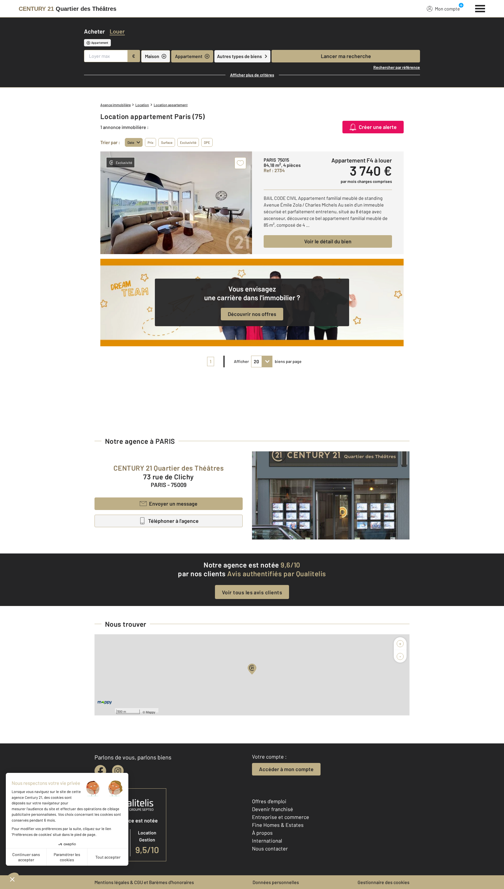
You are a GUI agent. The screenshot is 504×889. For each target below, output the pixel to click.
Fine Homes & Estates (278, 825)
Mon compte (447, 8)
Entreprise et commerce (280, 817)
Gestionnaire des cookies (384, 882)
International (267, 840)
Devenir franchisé (272, 809)
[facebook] (100, 771)
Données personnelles (276, 882)
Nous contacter (270, 848)
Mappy (150, 712)
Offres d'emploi (269, 801)
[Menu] (480, 8)
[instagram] (118, 771)
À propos (262, 832)
